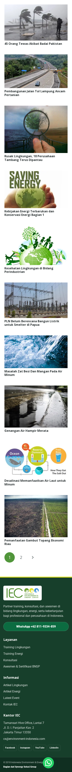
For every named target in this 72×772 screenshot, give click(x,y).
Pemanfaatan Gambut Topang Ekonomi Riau (34, 542)
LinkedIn (54, 747)
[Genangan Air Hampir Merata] (36, 388)
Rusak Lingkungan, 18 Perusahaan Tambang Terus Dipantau (29, 158)
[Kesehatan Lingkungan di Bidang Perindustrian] (36, 228)
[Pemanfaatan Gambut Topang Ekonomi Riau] (36, 497)
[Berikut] (33, 557)
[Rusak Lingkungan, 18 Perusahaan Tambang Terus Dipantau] (36, 108)
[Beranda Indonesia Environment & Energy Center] (22, 593)
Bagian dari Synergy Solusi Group (19, 767)
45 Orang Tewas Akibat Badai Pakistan (33, 44)
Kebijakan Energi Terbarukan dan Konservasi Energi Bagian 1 (29, 213)
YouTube (39, 747)
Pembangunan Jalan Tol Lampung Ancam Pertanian (34, 93)
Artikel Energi (11, 691)
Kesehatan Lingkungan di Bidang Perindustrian (28, 270)
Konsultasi (10, 660)
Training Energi (13, 653)
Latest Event (11, 698)
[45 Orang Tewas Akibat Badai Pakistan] (36, 7)
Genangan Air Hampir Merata (26, 431)
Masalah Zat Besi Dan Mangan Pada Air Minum (33, 373)
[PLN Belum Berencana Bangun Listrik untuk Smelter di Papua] (36, 285)
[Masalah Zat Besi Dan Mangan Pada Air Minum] (36, 338)
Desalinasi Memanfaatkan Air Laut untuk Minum (35, 482)
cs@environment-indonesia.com (24, 739)
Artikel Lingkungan (15, 685)
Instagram (25, 747)
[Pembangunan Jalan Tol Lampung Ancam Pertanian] (36, 57)
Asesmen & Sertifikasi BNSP (21, 666)
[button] (48, 762)
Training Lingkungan (16, 647)
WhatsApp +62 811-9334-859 (36, 626)
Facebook (10, 747)
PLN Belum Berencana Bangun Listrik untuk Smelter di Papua (31, 323)
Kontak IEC (10, 704)
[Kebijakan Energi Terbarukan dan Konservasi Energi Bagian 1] (36, 173)
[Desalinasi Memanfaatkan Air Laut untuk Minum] (36, 444)
